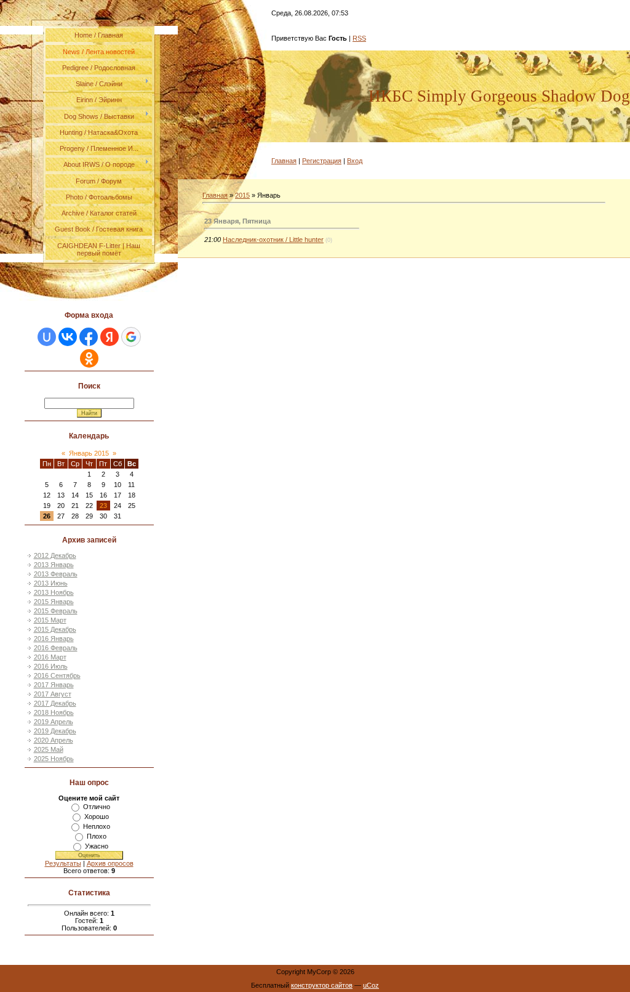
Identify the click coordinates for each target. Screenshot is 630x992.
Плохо (96, 836)
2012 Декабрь (55, 555)
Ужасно (96, 846)
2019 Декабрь (55, 731)
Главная (284, 160)
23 (103, 505)
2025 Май (48, 749)
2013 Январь (54, 564)
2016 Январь (54, 638)
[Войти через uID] (47, 337)
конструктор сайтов (322, 985)
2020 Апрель (53, 740)
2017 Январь (54, 684)
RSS (359, 38)
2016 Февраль (56, 647)
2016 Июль (51, 666)
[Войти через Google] (131, 337)
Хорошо (96, 816)
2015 (242, 195)
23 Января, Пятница (237, 221)
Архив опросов (110, 863)
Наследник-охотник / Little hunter (273, 239)
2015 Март (50, 620)
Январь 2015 (89, 453)
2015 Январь (54, 601)
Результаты (63, 863)
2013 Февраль (56, 574)
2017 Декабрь (55, 703)
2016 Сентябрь (57, 675)
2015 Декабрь (55, 629)
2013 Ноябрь (54, 592)
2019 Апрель (53, 721)
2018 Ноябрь (54, 712)
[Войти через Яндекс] (109, 337)
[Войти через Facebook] (88, 337)
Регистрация (321, 160)
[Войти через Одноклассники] (89, 358)
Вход (354, 160)
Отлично (96, 806)
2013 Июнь (51, 583)
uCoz (371, 985)
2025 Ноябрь (54, 758)
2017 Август (52, 694)
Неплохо (96, 826)
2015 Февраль (56, 611)
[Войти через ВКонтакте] (67, 337)
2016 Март (50, 657)
